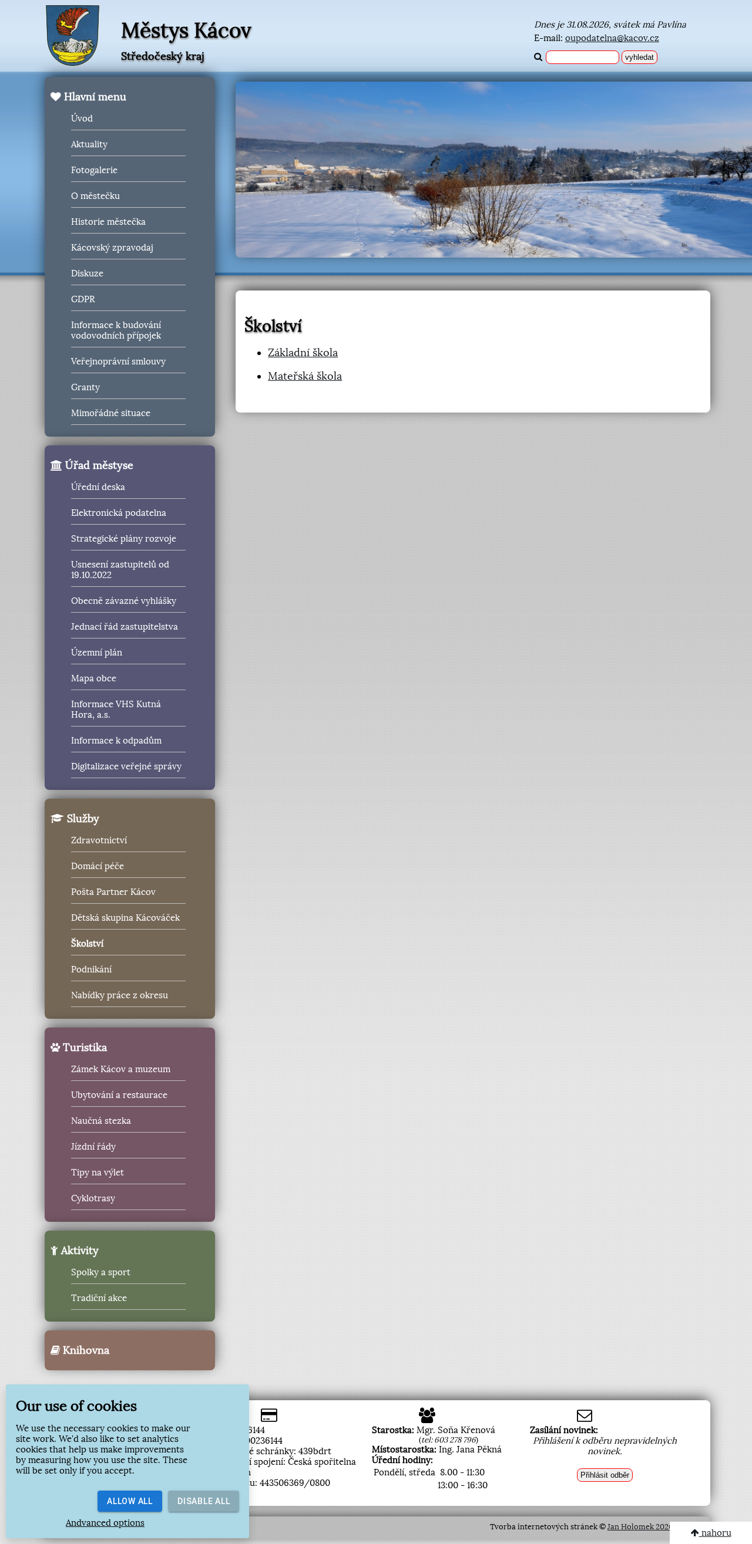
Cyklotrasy (93, 1198)
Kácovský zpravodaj (112, 247)
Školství (87, 943)
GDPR (83, 299)
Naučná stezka (101, 1121)
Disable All (203, 1501)
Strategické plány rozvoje (123, 538)
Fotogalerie (94, 170)
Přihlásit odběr (604, 1475)
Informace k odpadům (116, 740)
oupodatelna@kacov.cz (612, 38)
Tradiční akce (99, 1298)
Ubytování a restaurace (119, 1095)
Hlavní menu (93, 96)
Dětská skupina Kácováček (125, 918)
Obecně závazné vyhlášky (123, 601)
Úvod (82, 118)
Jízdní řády (93, 1146)
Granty (85, 387)
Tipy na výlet (97, 1172)
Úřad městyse (97, 465)
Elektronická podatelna (118, 513)
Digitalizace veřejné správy (126, 766)
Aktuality (89, 144)
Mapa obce (93, 678)
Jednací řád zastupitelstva (124, 626)
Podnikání (91, 969)
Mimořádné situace (110, 413)
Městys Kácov (186, 30)
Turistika (83, 1047)
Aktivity (78, 1250)
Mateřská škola (305, 376)
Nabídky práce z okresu (119, 995)
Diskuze (87, 273)
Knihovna (84, 1350)
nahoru (715, 1533)
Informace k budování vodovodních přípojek (116, 330)
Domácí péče (97, 866)
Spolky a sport (100, 1272)
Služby (81, 818)
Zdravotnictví (99, 840)
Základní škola (303, 352)
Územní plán (96, 652)
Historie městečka (108, 222)
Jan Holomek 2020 (640, 1526)
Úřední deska (98, 487)
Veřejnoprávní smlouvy (118, 361)
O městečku (95, 196)
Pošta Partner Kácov (113, 892)
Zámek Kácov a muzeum (120, 1069)
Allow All (130, 1501)
